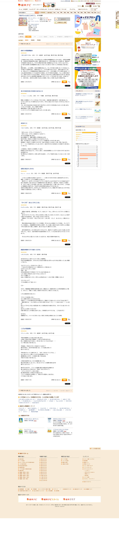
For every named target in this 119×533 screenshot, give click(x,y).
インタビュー (87, 470)
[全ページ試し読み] (117, 18)
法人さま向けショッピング (39, 490)
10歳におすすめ (44, 475)
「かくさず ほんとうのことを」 (30, 202)
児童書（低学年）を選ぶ (24, 472)
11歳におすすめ (44, 477)
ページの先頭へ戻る (95, 448)
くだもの (51, 401)
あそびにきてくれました (89, 472)
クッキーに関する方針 (65, 0)
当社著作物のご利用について (25, 490)
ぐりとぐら (21, 408)
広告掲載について (88, 489)
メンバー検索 (86, 477)
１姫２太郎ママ (25, 55)
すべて (21, 36)
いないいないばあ (57, 410)
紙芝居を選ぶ (22, 467)
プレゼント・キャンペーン (89, 478)
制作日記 (86, 475)
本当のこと (24, 123)
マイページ (55, 489)
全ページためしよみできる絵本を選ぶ (26, 462)
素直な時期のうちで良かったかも (30, 249)
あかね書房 (60, 431)
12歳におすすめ (44, 478)
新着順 (32, 40)
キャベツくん (27, 429)
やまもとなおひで (35, 24)
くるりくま (23, 128)
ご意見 (28, 489)
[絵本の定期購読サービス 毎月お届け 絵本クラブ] (38, 0)
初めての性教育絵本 (27, 50)
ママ (28, 36)
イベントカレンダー (88, 467)
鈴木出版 (31, 420)
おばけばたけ (35, 402)
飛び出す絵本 (34, 411)
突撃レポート (87, 473)
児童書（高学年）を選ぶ (24, 475)
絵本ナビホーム (24, 453)
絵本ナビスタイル (87, 481)
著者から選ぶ (65, 462)
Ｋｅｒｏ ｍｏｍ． (26, 173)
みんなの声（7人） (80, 126)
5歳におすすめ (44, 467)
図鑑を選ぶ (21, 470)
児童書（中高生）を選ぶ (24, 477)
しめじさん (23, 254)
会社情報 (57, 490)
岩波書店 (59, 420)
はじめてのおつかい (55, 399)
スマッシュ (23, 333)
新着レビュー (86, 462)
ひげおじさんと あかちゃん (31, 418)
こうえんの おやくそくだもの (60, 429)
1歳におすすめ (44, 460)
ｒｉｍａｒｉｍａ (25, 95)
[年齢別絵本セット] (117, 27)
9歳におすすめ (44, 473)
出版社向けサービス (78, 489)
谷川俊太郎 (31, 410)
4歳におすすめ (44, 465)
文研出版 (31, 431)
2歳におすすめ (44, 462)
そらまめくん (22, 410)
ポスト (68, 85)
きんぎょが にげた (42, 399)
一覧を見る (97, 91)
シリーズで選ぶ (65, 460)
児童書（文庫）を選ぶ (23, 478)
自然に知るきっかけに (27, 168)
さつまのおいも (26, 401)
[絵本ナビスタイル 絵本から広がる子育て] (29, 0)
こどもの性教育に (26, 328)
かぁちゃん (23, 207)
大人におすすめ (44, 480)
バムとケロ (43, 408)
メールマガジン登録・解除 (45, 489)
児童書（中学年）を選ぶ (24, 473)
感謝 (64, 81)
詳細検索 (43, 12)
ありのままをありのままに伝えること (32, 91)
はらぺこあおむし (32, 408)
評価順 (39, 40)
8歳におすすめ (44, 472)
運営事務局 (21, 489)
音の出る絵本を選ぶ (23, 465)
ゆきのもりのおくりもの (59, 418)
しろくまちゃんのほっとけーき (26, 399)
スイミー (25, 411)
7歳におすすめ (44, 470)
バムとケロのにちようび (39, 401)
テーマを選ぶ (22, 460)
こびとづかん (52, 408)
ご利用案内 (34, 489)
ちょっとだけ (59, 401)
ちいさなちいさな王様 (43, 410)
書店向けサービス (67, 489)
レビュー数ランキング (88, 465)
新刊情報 (85, 460)
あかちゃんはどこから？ (27, 15)
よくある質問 (50, 490)
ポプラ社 (35, 25)
